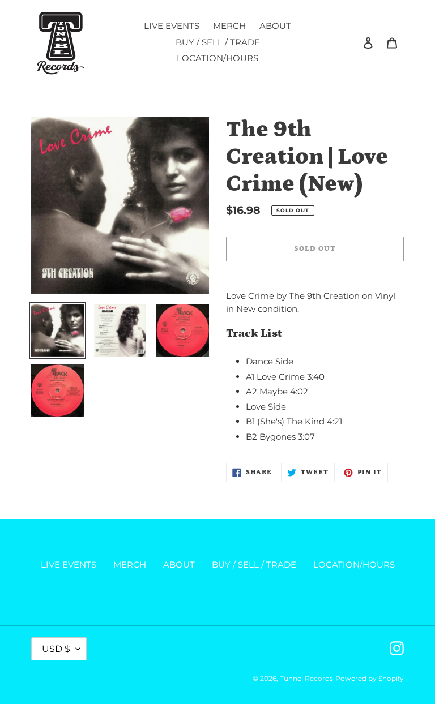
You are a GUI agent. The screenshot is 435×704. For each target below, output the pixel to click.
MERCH (129, 564)
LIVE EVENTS (68, 564)
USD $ (56, 648)
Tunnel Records (306, 678)
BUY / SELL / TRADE (254, 564)
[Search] (352, 42)
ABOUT (179, 564)
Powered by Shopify (369, 678)
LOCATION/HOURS (354, 564)
